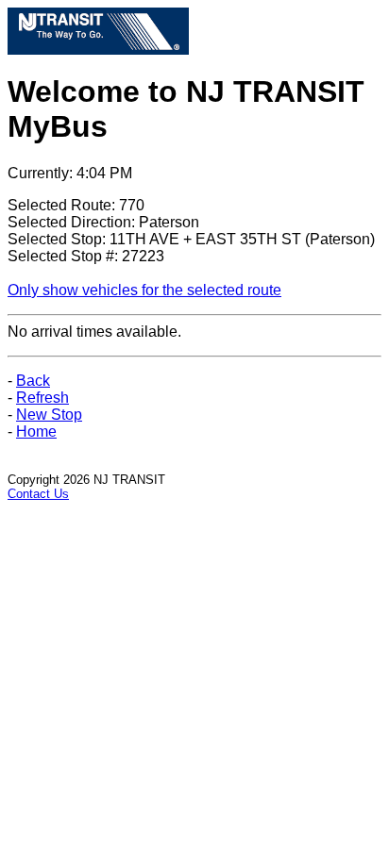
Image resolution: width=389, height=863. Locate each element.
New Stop (49, 415)
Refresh (42, 398)
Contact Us (38, 494)
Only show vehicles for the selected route (144, 290)
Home (36, 431)
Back (33, 381)
